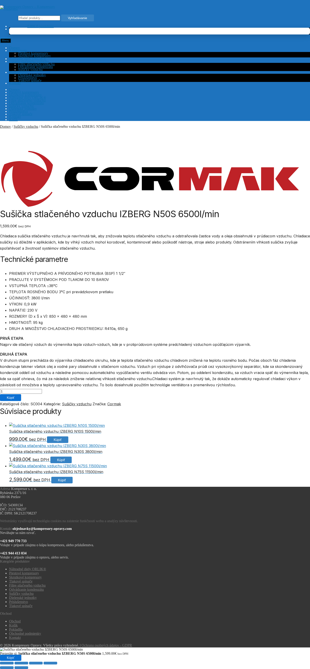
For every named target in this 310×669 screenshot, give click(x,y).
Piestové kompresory (33, 53)
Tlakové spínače (30, 80)
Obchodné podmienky (25, 633)
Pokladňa (15, 629)
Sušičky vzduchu (30, 69)
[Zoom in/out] (7, 663)
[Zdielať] (36, 663)
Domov (14, 48)
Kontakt (15, 83)
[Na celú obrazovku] (21, 663)
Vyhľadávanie (77, 18)
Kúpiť (10, 397)
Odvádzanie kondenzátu (35, 67)
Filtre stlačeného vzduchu (36, 64)
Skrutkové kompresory (34, 56)
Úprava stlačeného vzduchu (29, 61)
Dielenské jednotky (32, 75)
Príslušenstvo (18, 72)
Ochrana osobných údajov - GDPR (106, 645)
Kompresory (18, 50)
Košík (13, 119)
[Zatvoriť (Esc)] (50, 663)
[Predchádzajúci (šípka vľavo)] (7, 667)
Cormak (114, 404)
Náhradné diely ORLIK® (27, 59)
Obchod (15, 621)
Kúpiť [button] (58, 440)
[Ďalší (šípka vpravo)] (21, 667)
